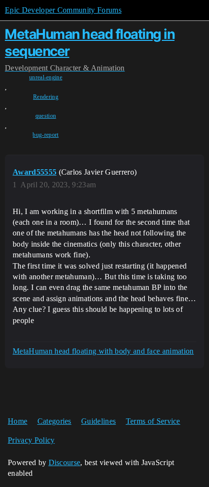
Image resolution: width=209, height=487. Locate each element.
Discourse (65, 462)
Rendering (45, 96)
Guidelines (98, 421)
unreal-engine (45, 77)
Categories (54, 421)
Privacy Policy (31, 440)
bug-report (45, 134)
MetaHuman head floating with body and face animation (103, 351)
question (45, 115)
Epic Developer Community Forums (63, 10)
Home (17, 421)
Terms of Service (153, 421)
